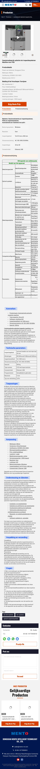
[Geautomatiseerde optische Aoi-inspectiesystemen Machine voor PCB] (18, 37)
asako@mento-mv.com (10, 1)
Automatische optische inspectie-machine (24, 17)
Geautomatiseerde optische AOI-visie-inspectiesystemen (8, 718)
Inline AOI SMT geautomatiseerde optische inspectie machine (27, 718)
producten (8, 17)
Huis (2, 17)
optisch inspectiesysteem (11, 618)
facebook (22, 759)
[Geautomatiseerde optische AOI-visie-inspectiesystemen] (10, 707)
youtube (18, 759)
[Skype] (9, 639)
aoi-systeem (20, 614)
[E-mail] (17, 639)
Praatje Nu (20, 644)
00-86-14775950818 (32, 1)
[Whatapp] (13, 639)
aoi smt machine (8, 614)
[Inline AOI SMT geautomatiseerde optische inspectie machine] (29, 707)
